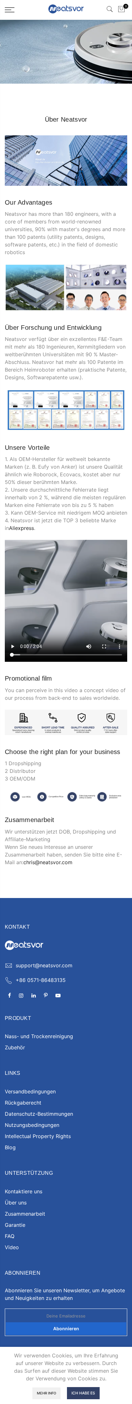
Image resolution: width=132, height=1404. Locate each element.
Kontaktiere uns (23, 1191)
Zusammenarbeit (25, 1214)
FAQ (9, 1236)
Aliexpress (21, 528)
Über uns (16, 1202)
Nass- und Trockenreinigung (39, 1036)
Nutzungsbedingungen (32, 1125)
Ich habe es (83, 1393)
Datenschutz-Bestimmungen (39, 1114)
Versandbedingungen (30, 1091)
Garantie (15, 1225)
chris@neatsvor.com (47, 862)
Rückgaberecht (23, 1102)
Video (12, 1247)
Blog (10, 1147)
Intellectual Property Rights (38, 1136)
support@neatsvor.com (44, 965)
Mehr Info (46, 1393)
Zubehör (15, 1047)
